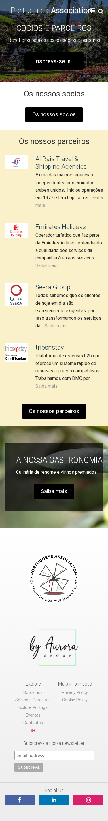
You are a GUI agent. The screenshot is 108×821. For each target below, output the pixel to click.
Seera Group (52, 287)
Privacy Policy (75, 692)
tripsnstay (49, 347)
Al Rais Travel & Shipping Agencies (61, 162)
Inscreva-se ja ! (54, 61)
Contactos (33, 722)
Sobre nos (33, 692)
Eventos (33, 715)
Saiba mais (46, 265)
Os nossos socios (54, 114)
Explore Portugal (33, 707)
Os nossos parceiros (54, 411)
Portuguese (51, 10)
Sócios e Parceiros (33, 700)
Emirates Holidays (60, 226)
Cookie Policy (75, 700)
